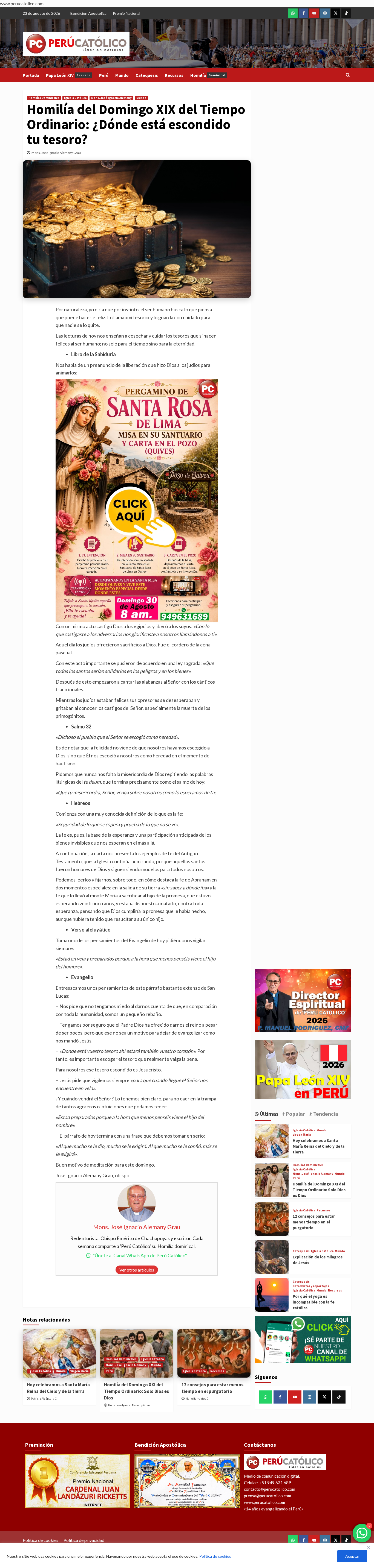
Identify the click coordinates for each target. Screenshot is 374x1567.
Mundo (122, 75)
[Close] (368, 1547)
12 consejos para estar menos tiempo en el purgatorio (212, 1388)
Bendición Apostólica (88, 13)
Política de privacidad (84, 1540)
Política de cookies (215, 1556)
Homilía (207, 75)
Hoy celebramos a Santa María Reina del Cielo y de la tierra (58, 1388)
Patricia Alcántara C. (44, 1399)
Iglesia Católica (75, 98)
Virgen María (79, 1371)
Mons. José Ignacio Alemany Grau (56, 153)
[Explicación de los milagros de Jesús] (272, 1257)
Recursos (174, 75)
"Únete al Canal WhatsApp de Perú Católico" (140, 1255)
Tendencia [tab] (325, 1113)
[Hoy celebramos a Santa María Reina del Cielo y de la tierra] (59, 1353)
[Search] (347, 75)
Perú (103, 75)
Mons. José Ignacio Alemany (111, 98)
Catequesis (147, 75)
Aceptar (352, 1556)
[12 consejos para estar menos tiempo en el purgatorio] (214, 1353)
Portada (31, 75)
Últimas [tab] (268, 1113)
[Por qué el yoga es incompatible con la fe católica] (272, 1294)
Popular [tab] (294, 1113)
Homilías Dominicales (43, 98)
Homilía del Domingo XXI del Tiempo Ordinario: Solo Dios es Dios (136, 1391)
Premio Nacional (126, 13)
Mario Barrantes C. (197, 1399)
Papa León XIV (68, 75)
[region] (187, 1555)
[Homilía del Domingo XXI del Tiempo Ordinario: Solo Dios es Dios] (272, 1180)
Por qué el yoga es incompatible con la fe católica (314, 1302)
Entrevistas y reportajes (311, 1286)
